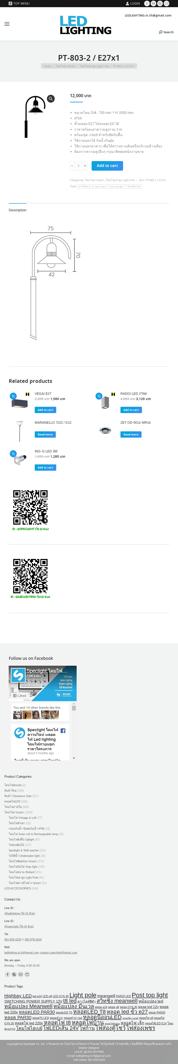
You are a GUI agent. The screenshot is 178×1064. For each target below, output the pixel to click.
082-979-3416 (33, 939)
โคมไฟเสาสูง (133, 186)
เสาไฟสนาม (85, 186)
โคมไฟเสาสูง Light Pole (120, 180)
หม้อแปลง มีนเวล (73, 1006)
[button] (51, 99)
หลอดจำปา (56, 1018)
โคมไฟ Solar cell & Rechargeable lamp (33, 834)
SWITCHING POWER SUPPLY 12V (33, 1001)
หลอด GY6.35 (128, 1007)
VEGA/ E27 (43, 393)
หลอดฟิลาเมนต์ (130, 1018)
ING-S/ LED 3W (46, 451)
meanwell (106, 996)
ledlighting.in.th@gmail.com (21, 952)
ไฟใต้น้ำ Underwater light (24, 855)
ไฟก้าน (87, 1028)
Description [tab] (17, 210)
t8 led (70, 1001)
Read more (45, 434)
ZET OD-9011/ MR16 (135, 422)
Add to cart (107, 166)
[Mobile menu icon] (7, 24)
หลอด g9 (113, 1007)
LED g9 (47, 996)
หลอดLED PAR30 (37, 1011)
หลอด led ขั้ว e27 (127, 1012)
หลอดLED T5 (64, 1012)
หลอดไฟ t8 (57, 1022)
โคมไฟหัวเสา (17, 823)
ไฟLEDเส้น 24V (61, 1028)
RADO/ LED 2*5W (133, 393)
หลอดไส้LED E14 (155, 1023)
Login (135, 3)
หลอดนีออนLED (102, 1017)
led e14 (37, 996)
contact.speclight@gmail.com (58, 952)
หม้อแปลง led (150, 1001)
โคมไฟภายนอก (94, 180)
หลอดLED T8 (89, 1012)
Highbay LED (18, 995)
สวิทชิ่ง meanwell (117, 1001)
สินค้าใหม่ (10, 790)
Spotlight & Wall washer (24, 850)
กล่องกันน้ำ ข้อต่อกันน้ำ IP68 (26, 828)
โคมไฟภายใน (13, 807)
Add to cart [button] (45, 410)
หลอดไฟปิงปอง (112, 1023)
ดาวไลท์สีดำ (86, 1001)
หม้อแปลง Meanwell (28, 1006)
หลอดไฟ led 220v (29, 1023)
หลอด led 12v (148, 1007)
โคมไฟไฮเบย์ (29, 1028)
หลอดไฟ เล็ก (132, 1023)
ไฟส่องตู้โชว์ (110, 1028)
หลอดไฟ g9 (146, 1018)
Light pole (100, 186)
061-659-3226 (12, 939)
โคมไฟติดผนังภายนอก (23, 861)
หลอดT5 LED (40, 1018)
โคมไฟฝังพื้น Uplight (21, 839)
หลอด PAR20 (157, 1012)
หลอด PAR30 (17, 1017)
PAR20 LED (123, 996)
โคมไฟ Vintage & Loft (22, 817)
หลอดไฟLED (12, 801)
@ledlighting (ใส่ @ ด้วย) (19, 913)
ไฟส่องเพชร (140, 1028)
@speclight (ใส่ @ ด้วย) (19, 926)
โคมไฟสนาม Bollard (21, 872)
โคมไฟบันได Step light (23, 866)
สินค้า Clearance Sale (17, 796)
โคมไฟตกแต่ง (12, 785)
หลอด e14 (101, 1007)
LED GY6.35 (61, 996)
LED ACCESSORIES (17, 888)
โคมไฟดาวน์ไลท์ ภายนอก (25, 883)
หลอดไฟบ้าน (88, 1022)
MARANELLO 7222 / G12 (53, 422)
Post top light (116, 186)
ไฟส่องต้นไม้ (16, 845)
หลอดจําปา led (73, 1018)
